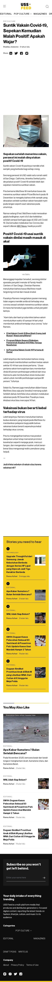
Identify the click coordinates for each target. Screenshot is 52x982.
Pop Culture (9, 21)
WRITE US (23, 951)
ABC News (22, 226)
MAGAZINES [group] (40, 13)
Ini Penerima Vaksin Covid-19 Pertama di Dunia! (24, 351)
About (6, 965)
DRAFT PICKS (9, 951)
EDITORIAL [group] (6, 13)
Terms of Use (32, 965)
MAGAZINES (39, 938)
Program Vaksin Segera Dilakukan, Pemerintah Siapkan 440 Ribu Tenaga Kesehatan (24, 342)
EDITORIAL (8, 938)
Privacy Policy (17, 965)
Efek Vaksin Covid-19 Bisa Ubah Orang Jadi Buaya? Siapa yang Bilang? (26, 334)
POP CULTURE (21, 13)
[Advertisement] (26, 88)
